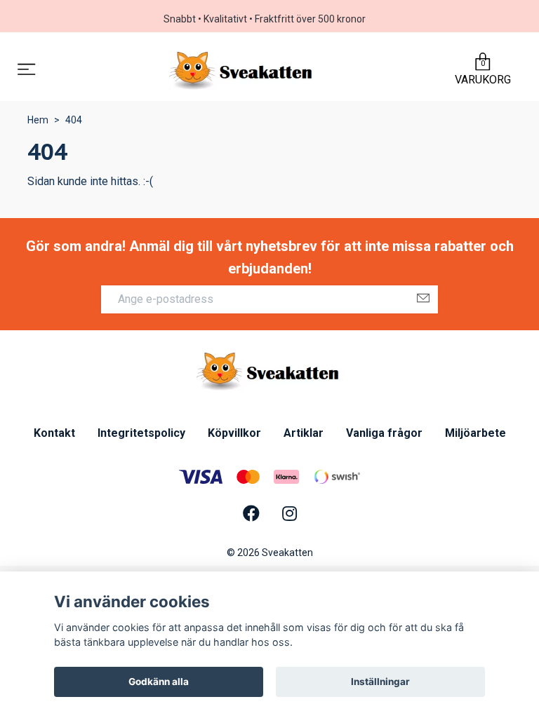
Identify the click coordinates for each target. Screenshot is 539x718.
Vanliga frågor (384, 433)
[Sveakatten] (242, 70)
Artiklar (304, 433)
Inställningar (380, 681)
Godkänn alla (158, 681)
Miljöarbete (475, 433)
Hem (37, 120)
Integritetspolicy (141, 433)
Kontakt (54, 433)
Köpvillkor (234, 433)
